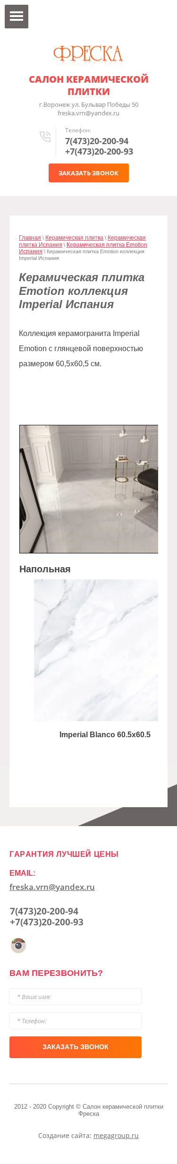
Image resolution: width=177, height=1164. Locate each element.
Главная (30, 237)
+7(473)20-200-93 (99, 151)
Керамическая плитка (74, 237)
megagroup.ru (116, 1135)
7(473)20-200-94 (96, 141)
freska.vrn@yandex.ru (52, 886)
